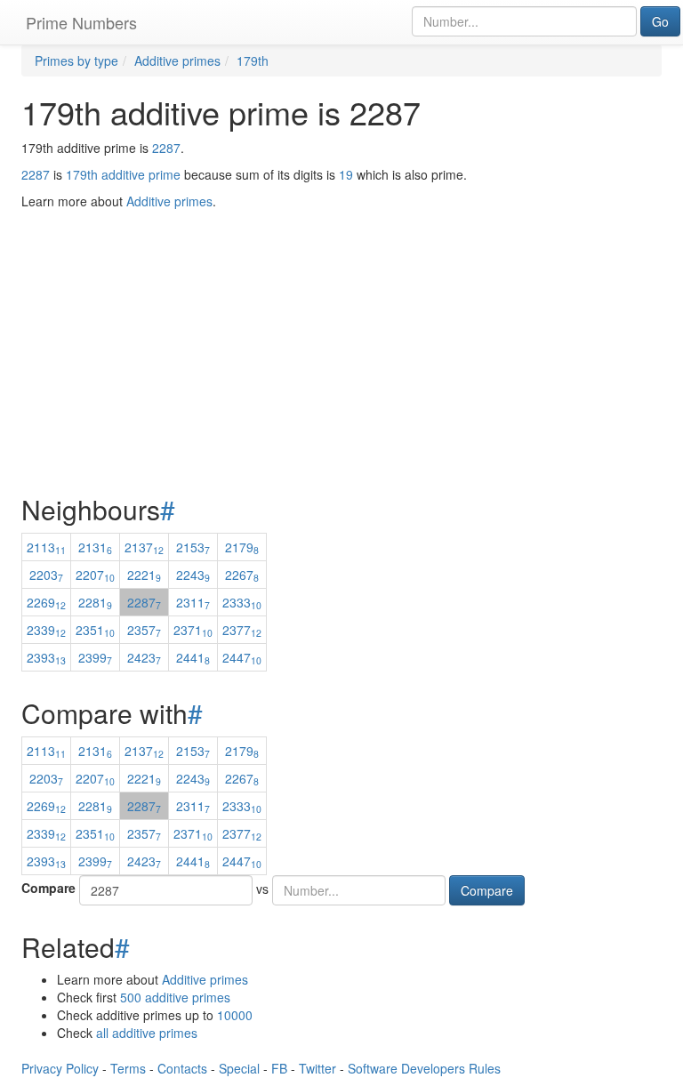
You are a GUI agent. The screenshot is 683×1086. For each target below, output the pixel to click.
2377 (241, 630)
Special (239, 1068)
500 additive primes (175, 997)
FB (279, 1068)
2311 (193, 602)
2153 (193, 547)
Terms (128, 1068)
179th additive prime (123, 174)
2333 (241, 602)
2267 (242, 574)
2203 (46, 574)
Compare (48, 888)
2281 (95, 602)
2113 (46, 547)
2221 (144, 574)
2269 (46, 602)
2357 (144, 630)
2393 (46, 657)
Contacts (182, 1068)
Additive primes (205, 979)
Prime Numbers (81, 22)
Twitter (317, 1068)
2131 (95, 547)
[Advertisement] (341, 307)
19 (346, 174)
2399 (95, 657)
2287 (166, 148)
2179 (242, 547)
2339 (46, 630)
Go (660, 21)
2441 (193, 657)
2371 (193, 630)
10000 (235, 1015)
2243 (193, 574)
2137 (144, 547)
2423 (144, 657)
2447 (241, 657)
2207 (95, 574)
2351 (95, 630)
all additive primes (146, 1033)
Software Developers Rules (424, 1068)
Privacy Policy (60, 1068)
